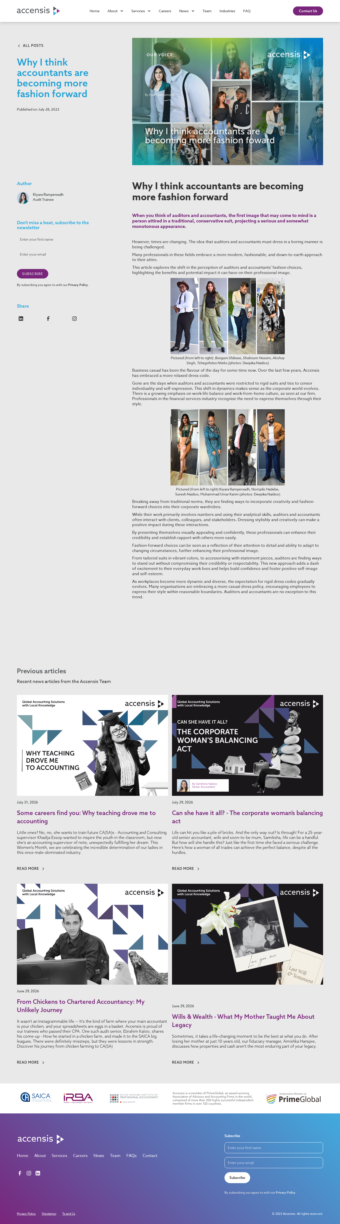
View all (310, 682)
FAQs (131, 1155)
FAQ (246, 10)
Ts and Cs (68, 1214)
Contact (150, 1155)
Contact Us (308, 11)
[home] (42, 10)
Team (207, 10)
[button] (115, 10)
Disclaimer (49, 1214)
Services (59, 1155)
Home (95, 10)
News (99, 1155)
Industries (227, 10)
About (40, 1155)
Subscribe (237, 1177)
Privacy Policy (26, 1214)
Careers (165, 10)
